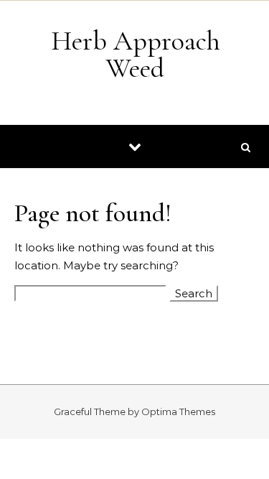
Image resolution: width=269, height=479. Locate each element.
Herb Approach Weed (135, 54)
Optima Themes (178, 411)
